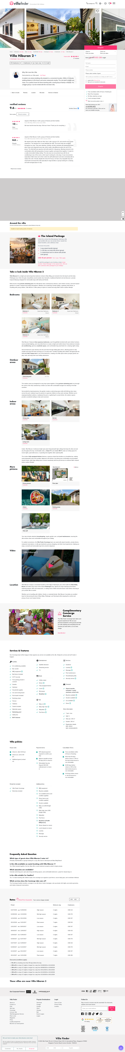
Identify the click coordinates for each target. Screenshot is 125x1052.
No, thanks (20, 1048)
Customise (8, 1048)
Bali (38, 1012)
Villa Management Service (17, 1014)
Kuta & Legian (40, 1014)
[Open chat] (121, 1048)
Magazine (12, 1017)
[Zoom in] (123, 212)
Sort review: (13, 114)
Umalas (39, 1006)
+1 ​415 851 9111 (91, 106)
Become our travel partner (17, 1023)
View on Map (20, 59)
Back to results (15, 92)
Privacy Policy (58, 1004)
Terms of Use (97, 80)
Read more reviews (16, 168)
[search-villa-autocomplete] (96, 3)
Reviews (25, 92)
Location (33, 92)
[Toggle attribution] (123, 219)
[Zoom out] (123, 215)
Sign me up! (112, 1008)
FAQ (11, 1006)
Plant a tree (13, 1016)
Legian (38, 1016)
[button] (45, 272)
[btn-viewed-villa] (105, 3)
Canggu (39, 1004)
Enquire (100, 86)
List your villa (13, 1012)
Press (11, 1019)
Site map (12, 1008)
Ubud (38, 1008)
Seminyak (14, 59)
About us (12, 1002)
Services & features (53, 92)
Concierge (12, 1010)
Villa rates (41, 92)
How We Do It (61, 632)
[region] (62, 199)
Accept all (31, 1048)
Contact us (13, 1004)
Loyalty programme (15, 1021)
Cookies (56, 1006)
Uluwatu (39, 1010)
